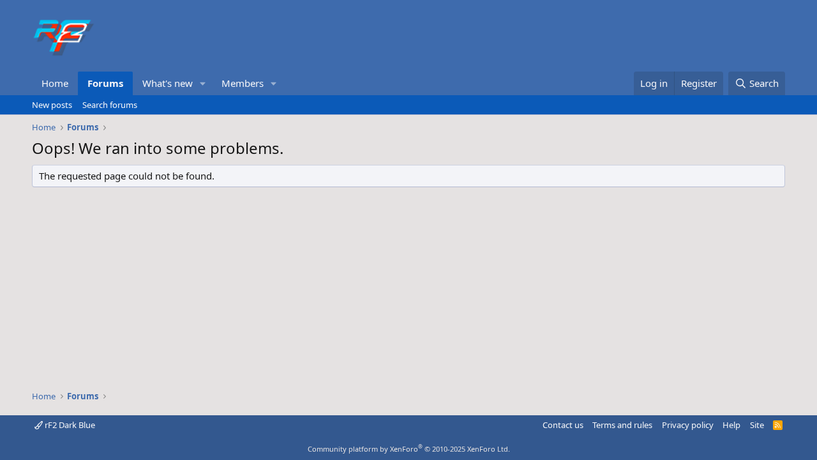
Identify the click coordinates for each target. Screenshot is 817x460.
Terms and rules (622, 425)
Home (54, 83)
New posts (52, 105)
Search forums (109, 105)
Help (731, 425)
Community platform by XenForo (409, 449)
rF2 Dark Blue (69, 425)
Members (242, 83)
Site (757, 425)
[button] (203, 83)
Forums (105, 83)
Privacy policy (688, 425)
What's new (167, 83)
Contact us (563, 425)
